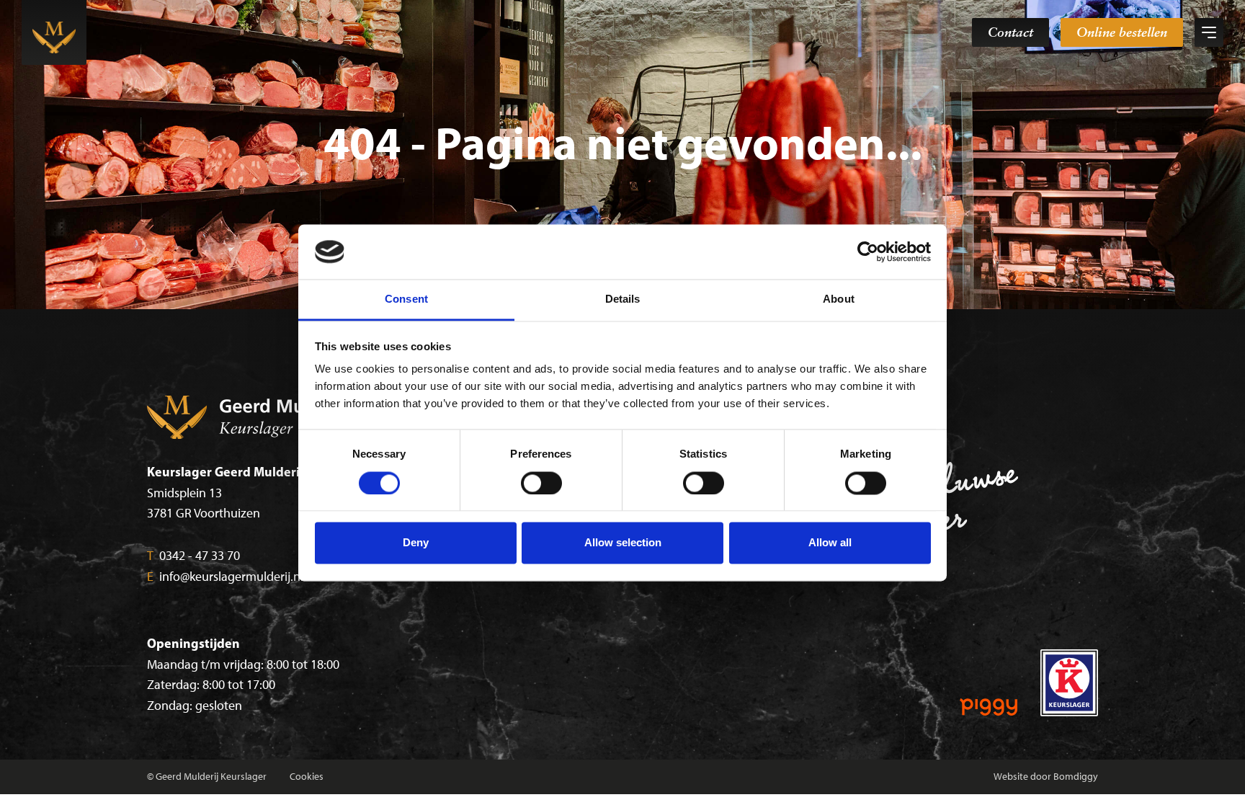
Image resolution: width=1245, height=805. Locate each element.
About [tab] (838, 299)
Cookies (306, 777)
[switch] (541, 482)
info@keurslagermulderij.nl (225, 576)
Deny (416, 543)
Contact (1010, 32)
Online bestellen (1121, 32)
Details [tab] (623, 299)
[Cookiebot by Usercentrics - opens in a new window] (868, 251)
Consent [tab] (406, 299)
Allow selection (622, 543)
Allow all (830, 543)
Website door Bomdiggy (1046, 777)
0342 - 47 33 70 (193, 556)
